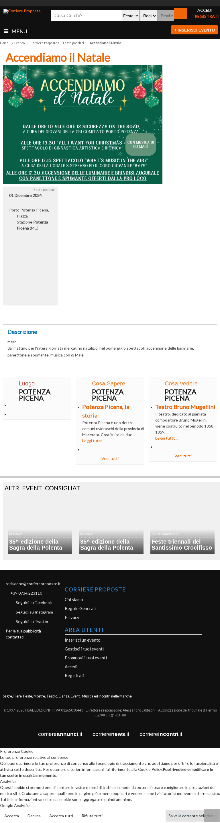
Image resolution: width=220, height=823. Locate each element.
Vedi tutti (110, 458)
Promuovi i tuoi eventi (86, 657)
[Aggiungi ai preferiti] (159, 313)
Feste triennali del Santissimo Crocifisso (182, 544)
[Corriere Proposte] (22, 11)
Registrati (74, 675)
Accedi (71, 666)
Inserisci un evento (83, 639)
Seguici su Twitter (32, 621)
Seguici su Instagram (34, 612)
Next (154, 126)
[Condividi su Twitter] (85, 315)
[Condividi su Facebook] (61, 315)
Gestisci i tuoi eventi (84, 648)
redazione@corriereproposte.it (33, 583)
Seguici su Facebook (34, 602)
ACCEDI (205, 10)
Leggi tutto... (93, 440)
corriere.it (60, 734)
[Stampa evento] (134, 315)
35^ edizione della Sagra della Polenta (35, 544)
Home (4, 43)
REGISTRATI (207, 16)
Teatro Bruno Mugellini (185, 406)
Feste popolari (73, 43)
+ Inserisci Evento (194, 30)
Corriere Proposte (43, 43)
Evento (19, 43)
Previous (11, 126)
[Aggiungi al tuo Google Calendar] (110, 311)
